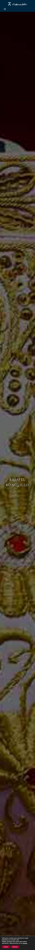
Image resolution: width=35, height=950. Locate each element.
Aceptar (6, 947)
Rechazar (15, 947)
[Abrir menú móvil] (5, 9)
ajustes (25, 943)
